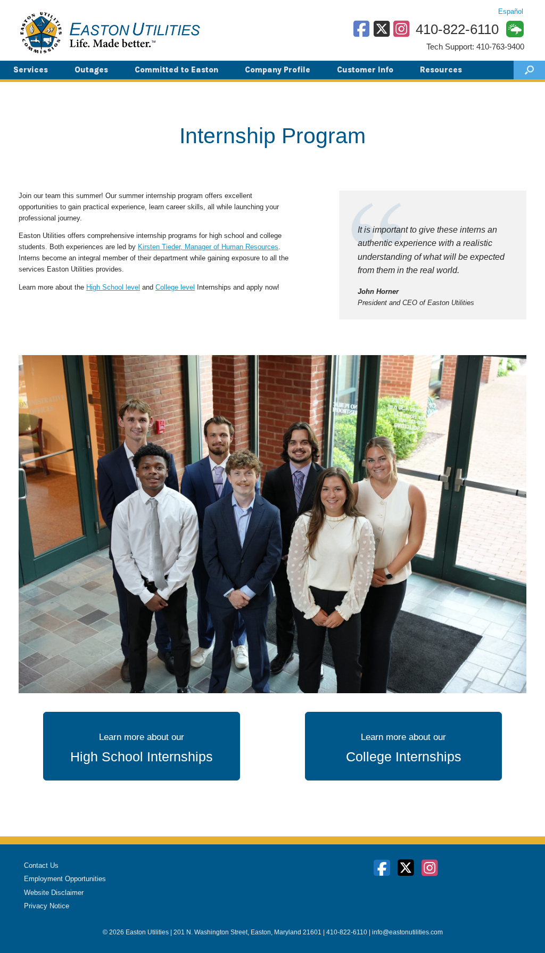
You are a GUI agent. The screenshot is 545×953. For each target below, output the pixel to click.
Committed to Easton (176, 70)
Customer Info (365, 70)
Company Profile (277, 70)
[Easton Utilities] (110, 32)
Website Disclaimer (54, 893)
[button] (529, 70)
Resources (441, 70)
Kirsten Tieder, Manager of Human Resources (208, 247)
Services (30, 70)
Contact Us (41, 865)
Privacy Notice (46, 906)
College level (175, 287)
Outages (91, 70)
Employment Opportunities (65, 879)
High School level (113, 287)
